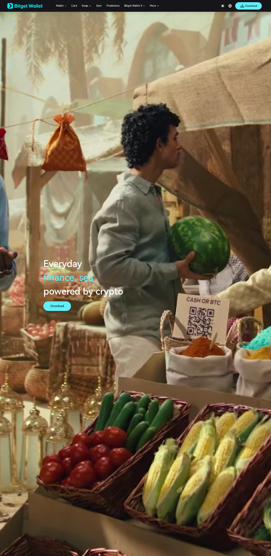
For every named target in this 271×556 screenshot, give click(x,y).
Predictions (113, 5)
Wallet (59, 5)
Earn (99, 5)
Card (74, 5)
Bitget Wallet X (133, 5)
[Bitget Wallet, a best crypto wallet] (29, 6)
